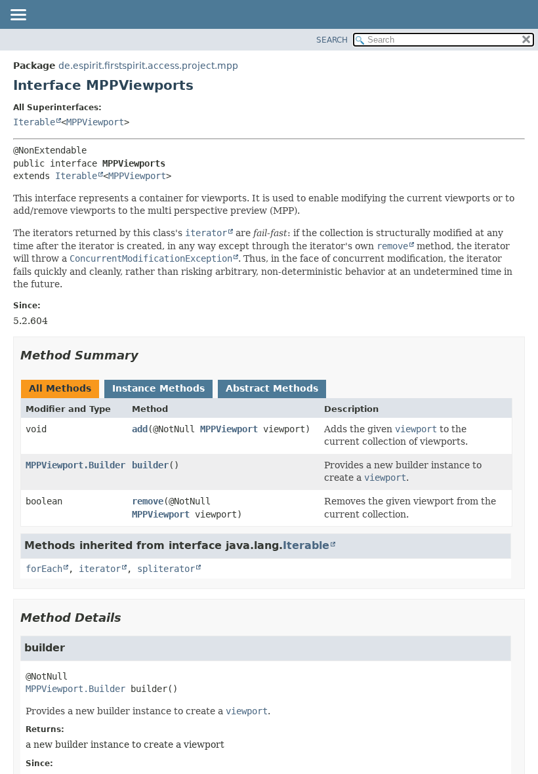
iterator (100, 568)
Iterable (34, 122)
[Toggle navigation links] (18, 16)
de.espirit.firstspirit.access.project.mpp (148, 65)
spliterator (166, 568)
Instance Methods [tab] (158, 388)
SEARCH (332, 40)
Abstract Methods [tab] (272, 388)
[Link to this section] (147, 355)
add (140, 429)
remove (147, 501)
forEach (44, 568)
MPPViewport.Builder (75, 465)
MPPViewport (95, 122)
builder (150, 465)
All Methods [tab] (60, 388)
